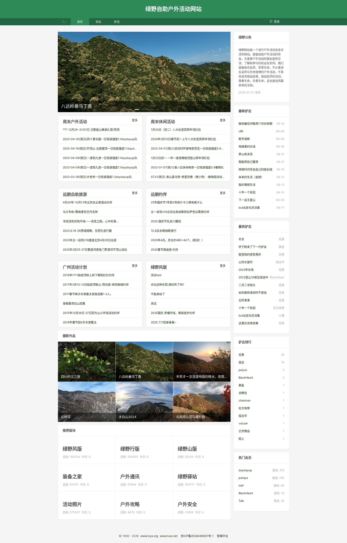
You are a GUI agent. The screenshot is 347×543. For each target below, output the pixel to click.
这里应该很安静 (248, 323)
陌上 (241, 438)
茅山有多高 (246, 154)
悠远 (241, 362)
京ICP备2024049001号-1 (197, 536)
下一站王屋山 (247, 200)
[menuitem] (80, 21)
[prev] (61, 72)
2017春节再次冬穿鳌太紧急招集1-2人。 (88, 294)
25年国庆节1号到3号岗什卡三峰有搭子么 (176, 202)
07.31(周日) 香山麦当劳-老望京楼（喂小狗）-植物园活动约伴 (189, 176)
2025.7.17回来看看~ (163, 322)
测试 (153, 303)
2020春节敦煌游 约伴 (164, 249)
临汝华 (243, 415)
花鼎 (241, 354)
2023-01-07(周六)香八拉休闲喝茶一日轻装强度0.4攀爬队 (187, 167)
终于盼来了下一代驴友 (253, 246)
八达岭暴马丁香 (76, 106)
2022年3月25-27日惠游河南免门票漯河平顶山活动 (95, 249)
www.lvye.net (169, 536)
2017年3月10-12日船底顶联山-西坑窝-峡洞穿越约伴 (96, 284)
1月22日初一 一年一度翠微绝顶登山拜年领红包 (180, 158)
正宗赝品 (244, 431)
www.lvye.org (149, 536)
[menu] (98, 21)
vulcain (243, 423)
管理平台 (222, 536)
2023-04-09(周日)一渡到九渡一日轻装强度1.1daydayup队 (100, 158)
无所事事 (244, 300)
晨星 (241, 385)
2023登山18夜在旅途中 (253, 277)
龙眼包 (243, 392)
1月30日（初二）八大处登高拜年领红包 (176, 129)
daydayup (245, 470)
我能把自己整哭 (248, 161)
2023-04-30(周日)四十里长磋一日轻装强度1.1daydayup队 (100, 139)
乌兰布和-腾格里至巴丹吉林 (80, 211)
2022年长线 (246, 269)
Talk (241, 500)
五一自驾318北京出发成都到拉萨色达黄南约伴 (180, 211)
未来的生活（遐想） (251, 177)
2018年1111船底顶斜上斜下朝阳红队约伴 (88, 275)
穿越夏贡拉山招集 (74, 303)
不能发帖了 (158, 294)
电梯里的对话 (247, 146)
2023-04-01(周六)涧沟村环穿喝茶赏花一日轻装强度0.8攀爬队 (190, 148)
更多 (135, 120)
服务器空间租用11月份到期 (255, 123)
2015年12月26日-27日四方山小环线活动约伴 (91, 313)
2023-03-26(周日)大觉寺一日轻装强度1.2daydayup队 (97, 176)
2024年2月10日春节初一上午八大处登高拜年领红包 (183, 139)
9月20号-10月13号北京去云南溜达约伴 (87, 202)
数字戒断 (244, 138)
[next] (227, 72)
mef (241, 485)
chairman (245, 400)
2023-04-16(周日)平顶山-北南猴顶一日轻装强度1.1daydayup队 (103, 148)
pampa (243, 477)
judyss (243, 370)
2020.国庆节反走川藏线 (166, 221)
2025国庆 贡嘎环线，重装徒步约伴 (173, 313)
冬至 (241, 239)
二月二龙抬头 (247, 285)
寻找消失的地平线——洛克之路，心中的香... (91, 221)
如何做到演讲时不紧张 (253, 292)
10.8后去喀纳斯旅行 (163, 230)
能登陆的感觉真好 (250, 254)
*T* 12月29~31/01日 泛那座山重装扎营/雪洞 (91, 129)
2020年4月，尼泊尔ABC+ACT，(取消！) (177, 240)
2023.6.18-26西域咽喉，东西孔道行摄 (87, 230)
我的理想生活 (247, 184)
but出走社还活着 (249, 207)
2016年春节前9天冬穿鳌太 (80, 322)
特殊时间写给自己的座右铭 (255, 169)
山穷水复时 (246, 262)
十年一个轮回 (247, 192)
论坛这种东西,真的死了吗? (167, 284)
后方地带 (244, 408)
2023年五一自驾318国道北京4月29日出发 (89, 240)
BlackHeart (246, 377)
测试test (156, 275)
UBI (241, 131)
